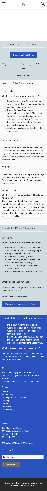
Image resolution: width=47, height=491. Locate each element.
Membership (8, 394)
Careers (5, 403)
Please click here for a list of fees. (21, 304)
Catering (6, 400)
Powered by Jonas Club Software (23, 485)
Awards (5, 391)
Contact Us (7, 406)
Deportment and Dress (23, 55)
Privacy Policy (8, 409)
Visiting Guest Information (14, 397)
